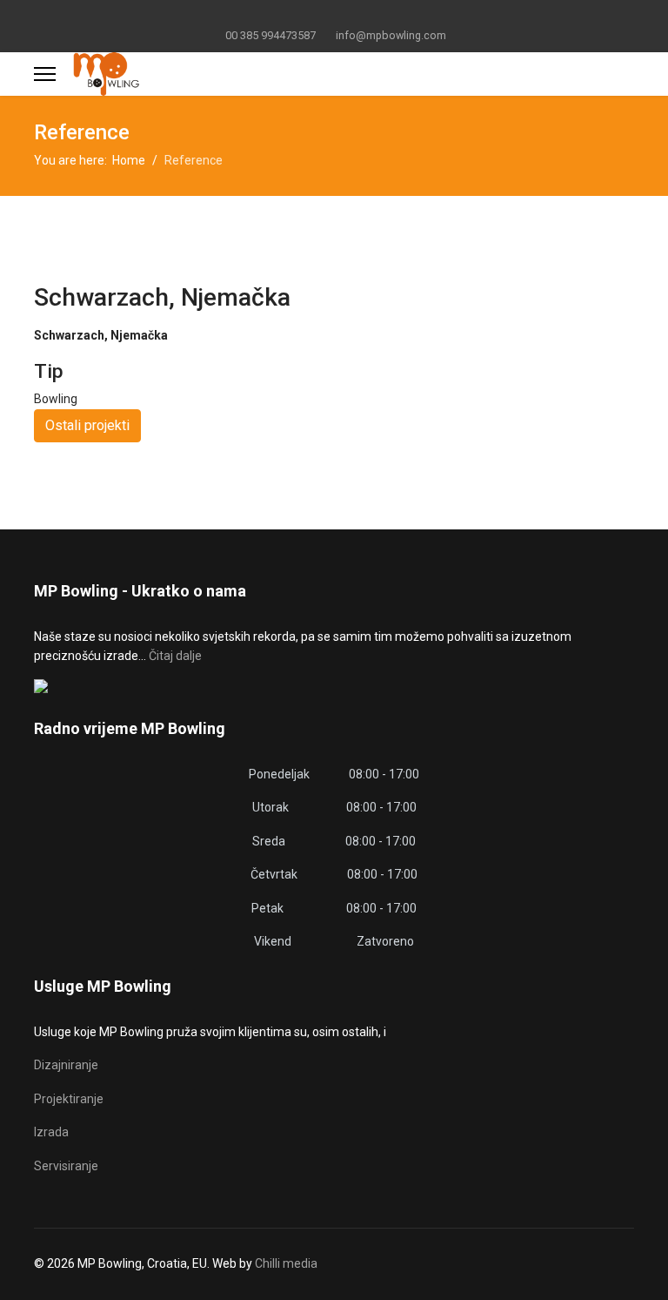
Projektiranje (69, 1099)
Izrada (51, 1132)
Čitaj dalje (175, 656)
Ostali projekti (87, 425)
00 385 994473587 (270, 35)
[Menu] (45, 74)
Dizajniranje (66, 1065)
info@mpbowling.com (391, 35)
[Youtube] (334, 16)
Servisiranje (66, 1166)
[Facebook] (307, 16)
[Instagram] (361, 16)
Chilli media (286, 1263)
